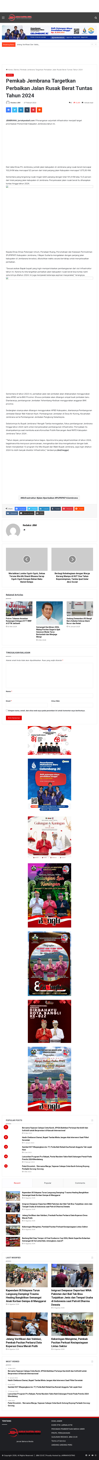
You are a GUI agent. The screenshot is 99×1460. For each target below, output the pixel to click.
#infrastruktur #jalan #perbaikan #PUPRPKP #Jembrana (50, 498)
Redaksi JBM (15, 103)
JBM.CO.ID (40, 1455)
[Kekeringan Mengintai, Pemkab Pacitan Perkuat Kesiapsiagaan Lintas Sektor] (13, 1230)
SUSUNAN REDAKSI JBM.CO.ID (64, 1437)
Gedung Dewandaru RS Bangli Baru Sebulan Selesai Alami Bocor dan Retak (79, 620)
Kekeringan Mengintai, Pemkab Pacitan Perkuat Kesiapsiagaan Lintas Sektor (55, 1227)
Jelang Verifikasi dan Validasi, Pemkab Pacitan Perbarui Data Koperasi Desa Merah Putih (52, 44)
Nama (9, 691)
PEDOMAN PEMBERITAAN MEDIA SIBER (68, 1429)
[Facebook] (8, 109)
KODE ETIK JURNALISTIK (61, 1425)
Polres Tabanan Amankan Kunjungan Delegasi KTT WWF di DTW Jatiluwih (19, 620)
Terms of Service (58, 1441)
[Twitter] (14, 109)
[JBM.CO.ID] (20, 17)
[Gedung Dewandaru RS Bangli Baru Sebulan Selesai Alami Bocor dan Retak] (80, 608)
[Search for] (95, 18)
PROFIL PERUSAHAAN (60, 1433)
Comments (80, 1183)
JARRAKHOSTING (68, 1455)
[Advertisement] (49, 6)
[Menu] (3, 18)
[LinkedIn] (20, 109)
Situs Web (55, 701)
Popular (47, 1183)
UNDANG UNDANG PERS (61, 1445)
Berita (16, 70)
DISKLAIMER (56, 1421)
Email (9, 701)
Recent (17, 1183)
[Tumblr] (27, 109)
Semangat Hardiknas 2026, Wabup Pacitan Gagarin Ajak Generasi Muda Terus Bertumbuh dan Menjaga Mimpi (48, 632)
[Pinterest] (33, 109)
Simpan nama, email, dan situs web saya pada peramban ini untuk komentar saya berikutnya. (46, 711)
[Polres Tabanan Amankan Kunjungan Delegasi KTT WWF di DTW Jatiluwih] (19, 608)
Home (10, 70)
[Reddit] (39, 109)
